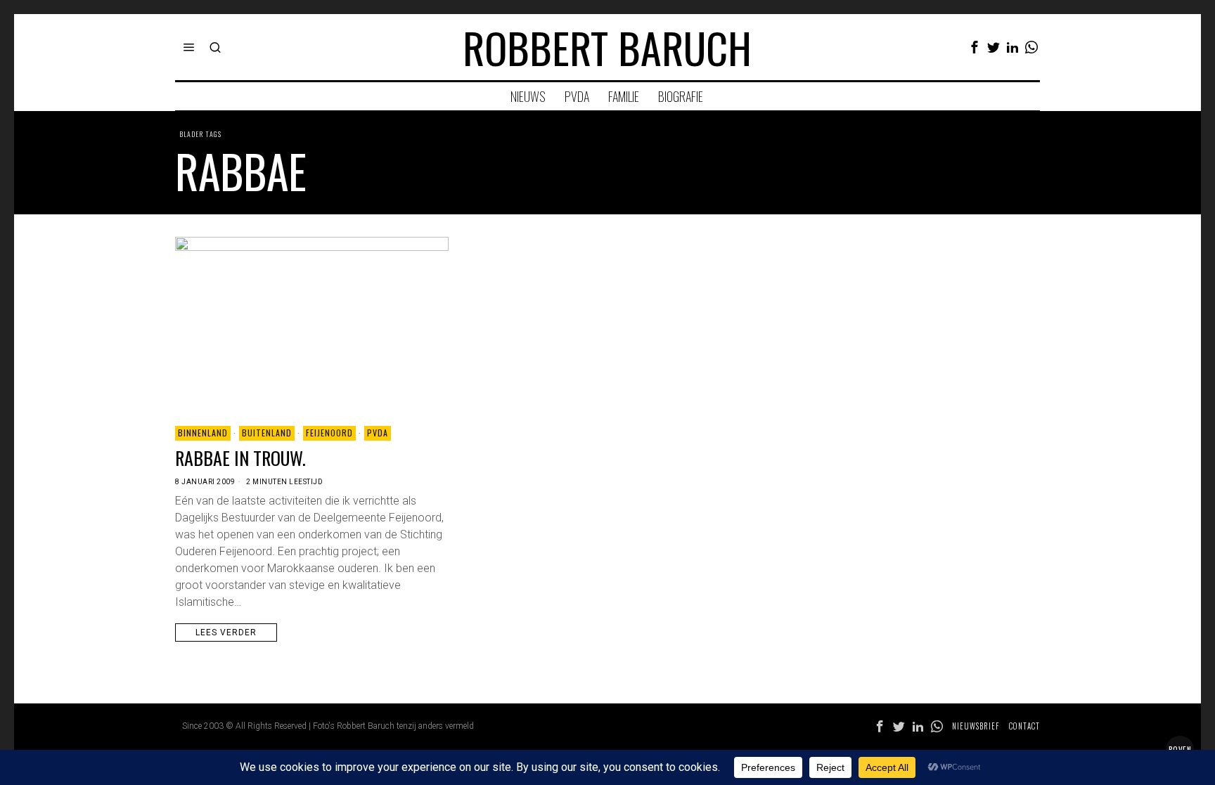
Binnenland (203, 433)
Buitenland (267, 433)
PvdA (377, 433)
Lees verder (226, 632)
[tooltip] (974, 47)
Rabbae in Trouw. (240, 458)
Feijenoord (329, 433)
